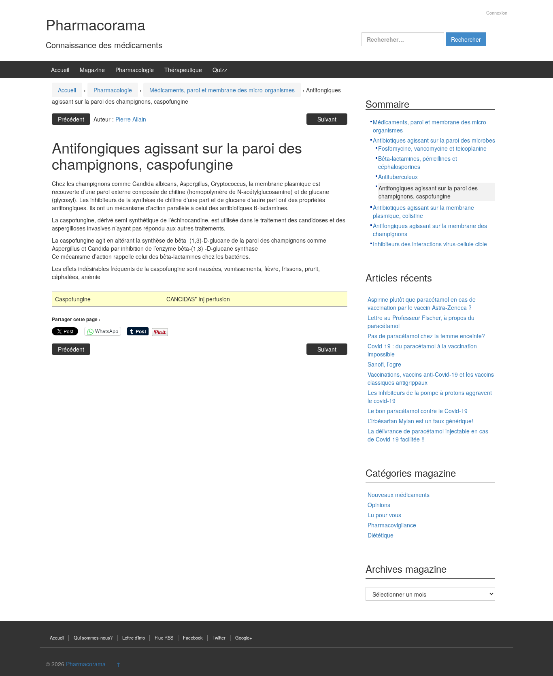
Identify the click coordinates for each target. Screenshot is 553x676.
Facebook (193, 637)
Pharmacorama (95, 24)
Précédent (71, 119)
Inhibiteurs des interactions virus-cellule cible (430, 244)
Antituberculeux (398, 177)
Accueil (60, 70)
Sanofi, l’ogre (384, 364)
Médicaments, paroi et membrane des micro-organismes (222, 90)
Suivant (326, 119)
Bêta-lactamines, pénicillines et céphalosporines (417, 162)
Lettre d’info (133, 637)
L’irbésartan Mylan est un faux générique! (420, 421)
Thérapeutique (183, 70)
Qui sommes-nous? (93, 637)
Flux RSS (164, 637)
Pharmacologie (134, 70)
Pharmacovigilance (392, 525)
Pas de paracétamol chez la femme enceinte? (426, 336)
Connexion (496, 12)
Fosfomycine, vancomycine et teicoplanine (432, 148)
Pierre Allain (130, 119)
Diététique (380, 535)
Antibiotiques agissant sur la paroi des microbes (434, 140)
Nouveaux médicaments (399, 494)
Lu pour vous (384, 515)
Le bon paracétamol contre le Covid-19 (418, 411)
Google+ (243, 637)
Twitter (219, 637)
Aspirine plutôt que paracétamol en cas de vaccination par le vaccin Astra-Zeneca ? (422, 303)
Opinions (379, 505)
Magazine (92, 70)
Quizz (220, 70)
